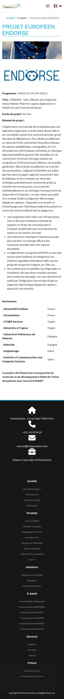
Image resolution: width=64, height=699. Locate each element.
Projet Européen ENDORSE (32, 618)
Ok (3, 696)
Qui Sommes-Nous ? (32, 489)
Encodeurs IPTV (32, 537)
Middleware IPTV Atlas (32, 532)
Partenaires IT (32, 494)
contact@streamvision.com (32, 446)
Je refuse (13, 696)
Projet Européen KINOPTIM (32, 629)
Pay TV (32, 559)
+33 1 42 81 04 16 (32, 432)
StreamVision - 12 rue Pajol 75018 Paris (32, 418)
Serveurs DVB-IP (32, 521)
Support (32, 655)
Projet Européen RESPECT (32, 612)
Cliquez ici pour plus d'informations (32, 460)
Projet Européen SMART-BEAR (32, 607)
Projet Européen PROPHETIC (32, 623)
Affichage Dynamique (32, 526)
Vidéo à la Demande (32, 548)
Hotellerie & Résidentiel (32, 575)
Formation (32, 650)
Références (32, 505)
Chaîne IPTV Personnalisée (32, 554)
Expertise (32, 644)
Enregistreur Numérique (32, 543)
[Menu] (48, 6)
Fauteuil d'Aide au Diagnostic (32, 601)
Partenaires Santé (32, 500)
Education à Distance (32, 586)
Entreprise (32, 580)
